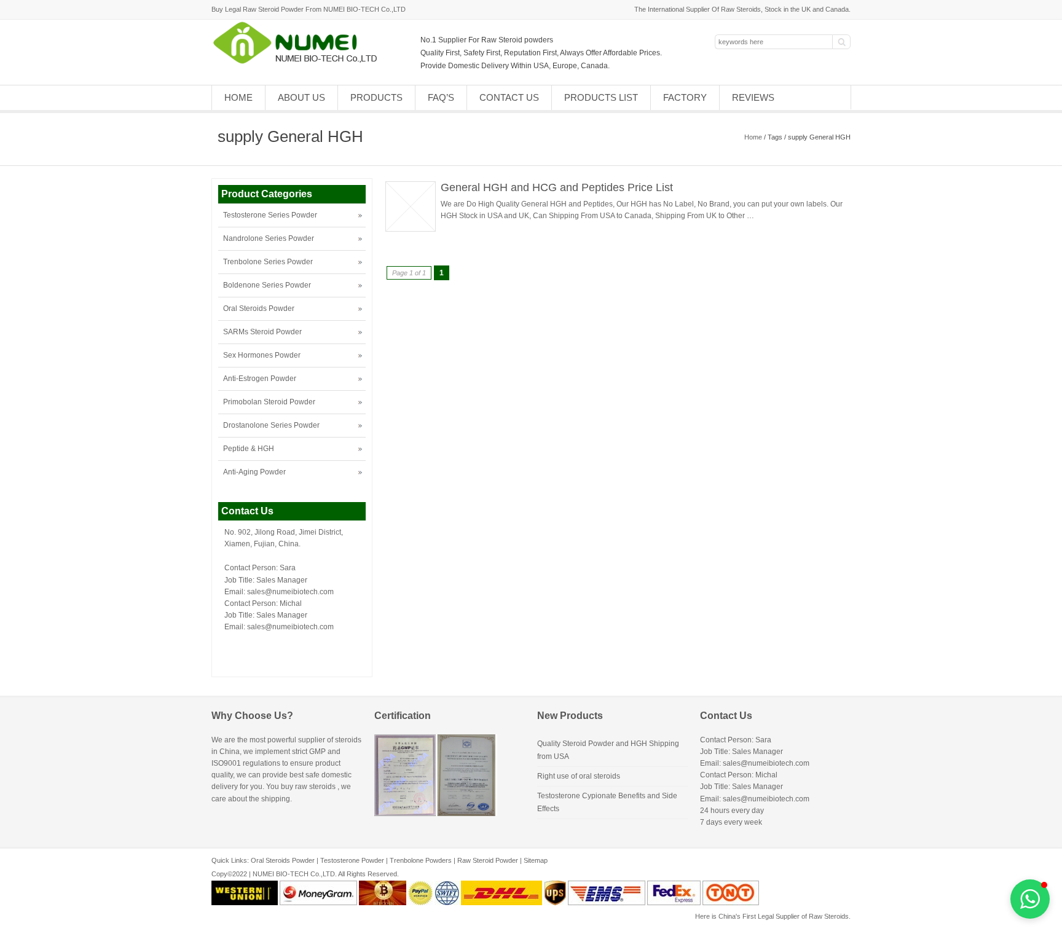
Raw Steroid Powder (487, 860)
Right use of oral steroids (578, 776)
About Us (301, 97)
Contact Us (509, 97)
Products (376, 97)
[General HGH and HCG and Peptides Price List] (410, 229)
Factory (685, 97)
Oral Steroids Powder (258, 308)
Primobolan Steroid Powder (269, 402)
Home (238, 97)
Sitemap (536, 860)
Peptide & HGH (248, 448)
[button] (1030, 899)
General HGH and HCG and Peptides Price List (557, 187)
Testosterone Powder (352, 860)
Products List (601, 97)
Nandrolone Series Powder (268, 238)
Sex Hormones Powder (262, 355)
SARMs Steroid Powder (262, 332)
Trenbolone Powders (421, 860)
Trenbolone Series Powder (268, 261)
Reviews (753, 97)
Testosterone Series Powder (270, 215)
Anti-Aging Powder (254, 472)
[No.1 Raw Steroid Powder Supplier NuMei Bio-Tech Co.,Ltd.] (300, 62)
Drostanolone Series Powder (271, 425)
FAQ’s (441, 97)
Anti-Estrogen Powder (259, 378)
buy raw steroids (308, 786)
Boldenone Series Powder (267, 285)
